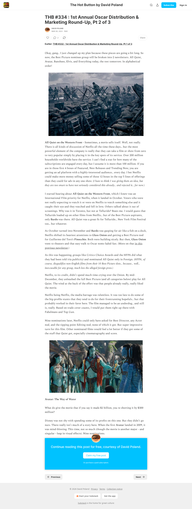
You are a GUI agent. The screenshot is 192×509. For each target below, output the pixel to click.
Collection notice (114, 489)
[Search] (151, 5)
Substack (82, 503)
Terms (102, 489)
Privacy (94, 489)
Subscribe (169, 5)
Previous (55, 477)
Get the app (110, 496)
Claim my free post (96, 455)
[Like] (47, 38)
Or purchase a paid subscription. (96, 462)
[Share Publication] (157, 5)
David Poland (57, 28)
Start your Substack (88, 496)
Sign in (183, 5)
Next (138, 477)
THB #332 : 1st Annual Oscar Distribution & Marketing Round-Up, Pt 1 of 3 (92, 44)
